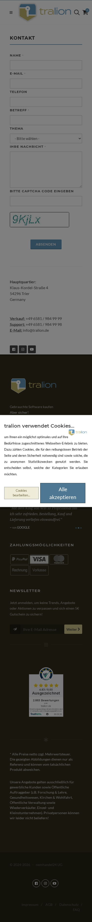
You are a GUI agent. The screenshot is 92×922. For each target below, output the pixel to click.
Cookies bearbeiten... (21, 493)
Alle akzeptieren (62, 493)
